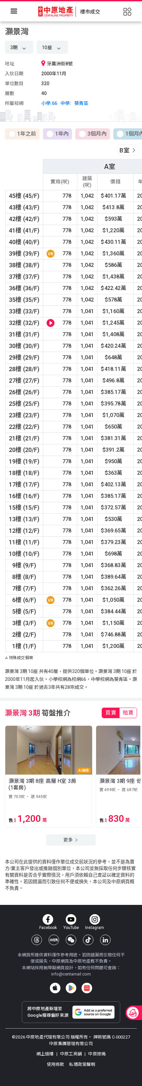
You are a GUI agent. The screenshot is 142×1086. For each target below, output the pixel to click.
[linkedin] (105, 940)
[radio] (22, 134)
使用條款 (56, 1064)
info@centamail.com (71, 974)
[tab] (110, 713)
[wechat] (71, 940)
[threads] (36, 940)
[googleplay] (71, 988)
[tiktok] (88, 940)
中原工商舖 (71, 1053)
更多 (68, 840)
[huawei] (87, 988)
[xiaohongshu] (54, 940)
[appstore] (55, 988)
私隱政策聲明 (82, 1064)
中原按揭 (96, 1053)
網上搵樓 (45, 1053)
